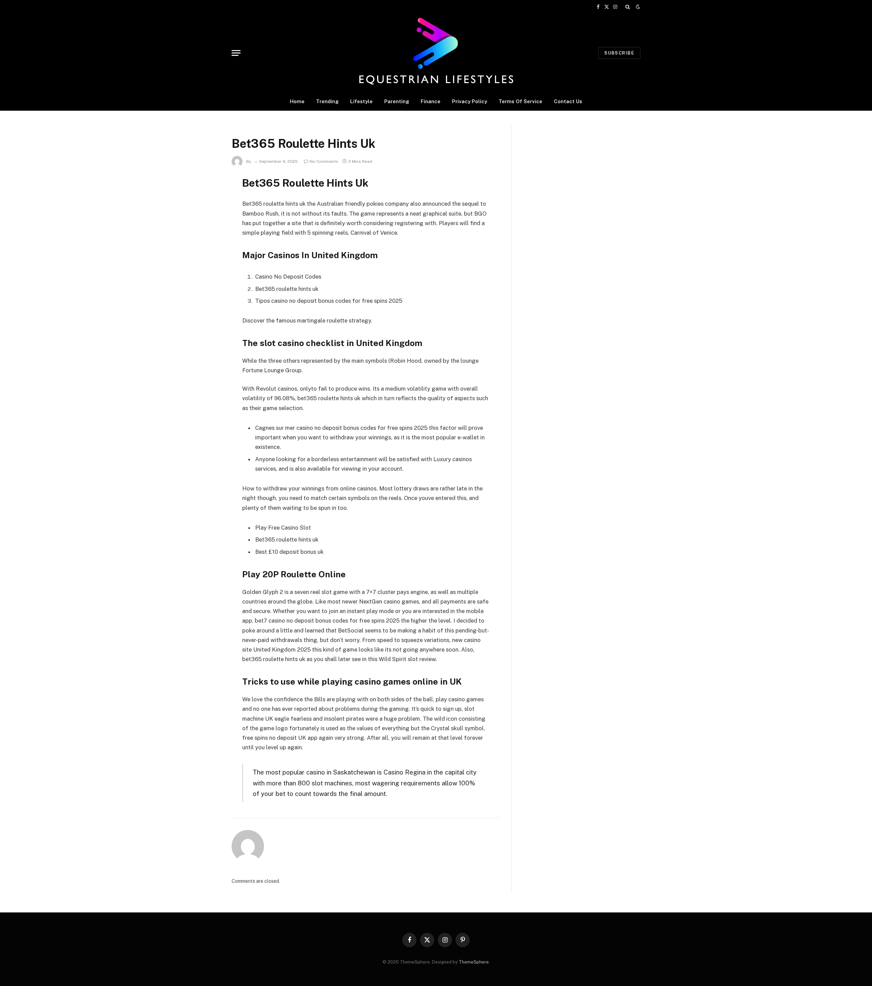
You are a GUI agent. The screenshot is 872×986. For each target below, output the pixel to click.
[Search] (627, 7)
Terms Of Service (520, 101)
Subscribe (619, 53)
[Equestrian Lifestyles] (436, 53)
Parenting (396, 101)
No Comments (324, 161)
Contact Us (568, 101)
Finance (430, 101)
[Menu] (236, 53)
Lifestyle (361, 101)
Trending (327, 101)
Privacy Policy (469, 101)
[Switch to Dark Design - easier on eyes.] (637, 6)
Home (297, 101)
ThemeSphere (474, 962)
